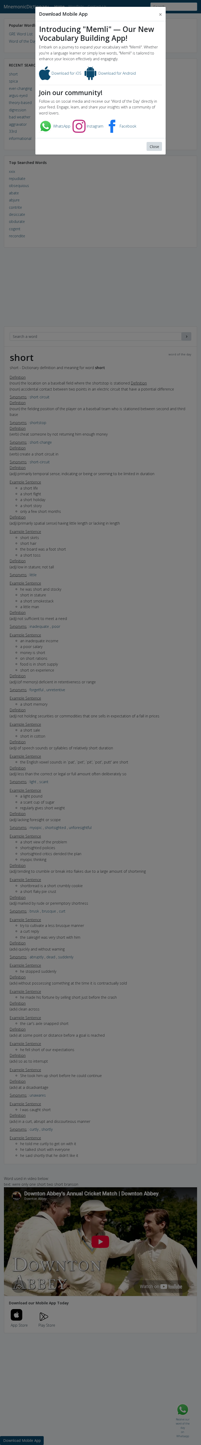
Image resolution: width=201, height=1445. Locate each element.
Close (154, 146)
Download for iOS (66, 73)
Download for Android (116, 73)
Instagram (94, 126)
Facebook (127, 126)
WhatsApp (61, 126)
